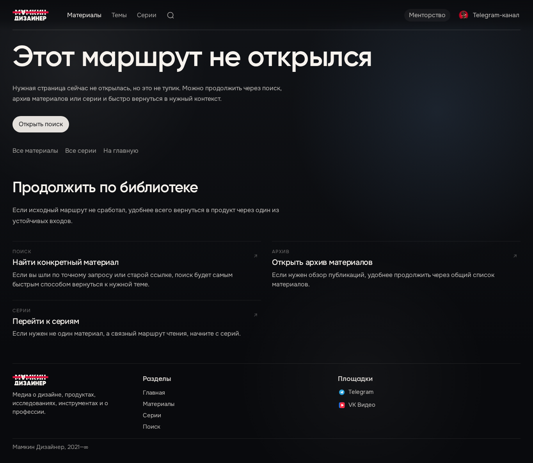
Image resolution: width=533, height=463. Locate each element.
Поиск (151, 426)
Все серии (80, 151)
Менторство (427, 15)
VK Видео (361, 405)
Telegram (360, 392)
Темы (119, 15)
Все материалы (35, 151)
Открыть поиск (41, 124)
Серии (146, 15)
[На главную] (30, 15)
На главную (121, 151)
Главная (154, 392)
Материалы (84, 15)
